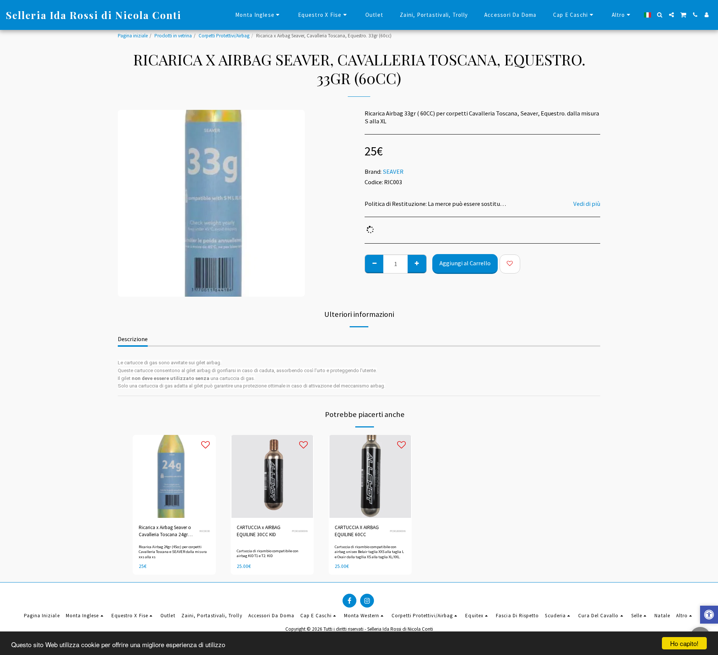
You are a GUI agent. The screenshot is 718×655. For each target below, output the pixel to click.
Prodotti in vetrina (173, 36)
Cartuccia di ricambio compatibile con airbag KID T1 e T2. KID (267, 553)
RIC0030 (204, 531)
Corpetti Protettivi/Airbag (224, 36)
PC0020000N (398, 531)
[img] (174, 476)
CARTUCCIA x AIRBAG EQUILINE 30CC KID (258, 531)
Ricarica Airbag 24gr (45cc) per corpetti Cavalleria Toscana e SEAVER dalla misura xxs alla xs (173, 551)
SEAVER (393, 172)
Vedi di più (586, 204)
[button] (659, 15)
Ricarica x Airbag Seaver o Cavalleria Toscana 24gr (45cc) (165, 531)
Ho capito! (684, 643)
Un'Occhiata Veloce (174, 496)
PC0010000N (300, 531)
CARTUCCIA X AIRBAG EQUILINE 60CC (357, 531)
